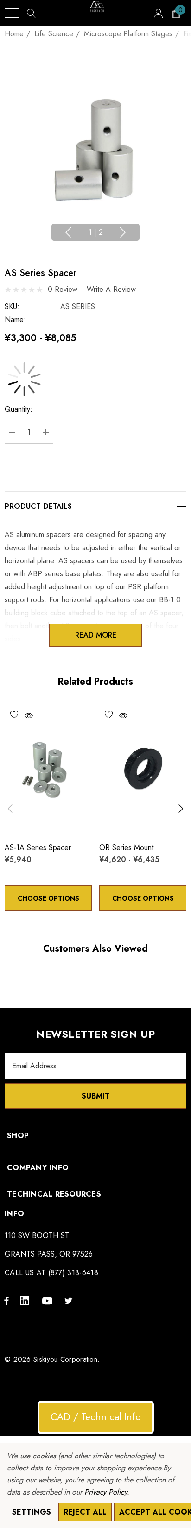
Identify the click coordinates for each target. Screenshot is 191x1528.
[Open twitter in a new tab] (70, 1300)
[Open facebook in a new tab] (6, 1300)
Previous (68, 232)
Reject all (85, 1512)
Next (122, 232)
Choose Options (48, 898)
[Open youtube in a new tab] (48, 1300)
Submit (96, 1096)
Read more (95, 635)
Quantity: (18, 409)
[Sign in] (158, 13)
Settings (31, 1512)
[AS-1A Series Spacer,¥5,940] (48, 769)
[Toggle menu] (12, 13)
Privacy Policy (105, 1492)
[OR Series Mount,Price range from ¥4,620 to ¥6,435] (142, 769)
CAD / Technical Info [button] (96, 1417)
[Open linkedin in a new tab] (26, 1300)
